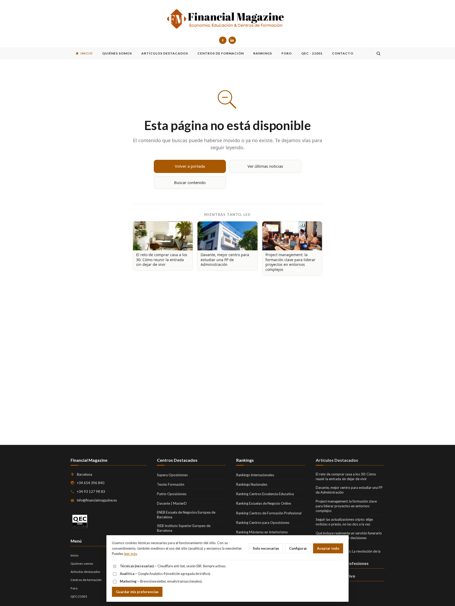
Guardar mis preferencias (137, 592)
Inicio (74, 555)
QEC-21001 (79, 596)
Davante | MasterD (172, 503)
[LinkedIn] (232, 40)
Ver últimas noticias (265, 166)
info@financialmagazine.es (97, 500)
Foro (74, 588)
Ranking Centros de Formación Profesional (268, 513)
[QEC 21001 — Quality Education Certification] (80, 521)
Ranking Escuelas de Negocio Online (263, 503)
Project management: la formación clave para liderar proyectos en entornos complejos (346, 506)
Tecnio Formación (170, 484)
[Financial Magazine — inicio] (227, 19)
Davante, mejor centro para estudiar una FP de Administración (349, 489)
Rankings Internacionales (255, 475)
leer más (130, 554)
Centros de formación (86, 580)
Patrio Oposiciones (171, 494)
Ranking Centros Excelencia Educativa (265, 494)
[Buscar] (378, 53)
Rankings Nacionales (251, 484)
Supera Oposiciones (172, 475)
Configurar (298, 548)
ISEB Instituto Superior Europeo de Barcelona (183, 528)
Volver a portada (190, 166)
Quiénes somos (82, 563)
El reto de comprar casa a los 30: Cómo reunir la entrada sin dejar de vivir (346, 476)
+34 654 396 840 (90, 483)
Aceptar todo (328, 548)
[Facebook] (222, 40)
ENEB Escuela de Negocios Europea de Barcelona (186, 514)
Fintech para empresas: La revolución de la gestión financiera (348, 553)
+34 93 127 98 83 (91, 491)
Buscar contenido (190, 182)
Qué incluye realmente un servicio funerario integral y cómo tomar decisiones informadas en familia (349, 538)
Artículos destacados (85, 572)
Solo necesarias (266, 548)
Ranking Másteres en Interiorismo (262, 532)
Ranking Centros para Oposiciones (262, 522)
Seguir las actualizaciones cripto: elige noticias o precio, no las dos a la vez (344, 521)
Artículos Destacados (337, 460)
